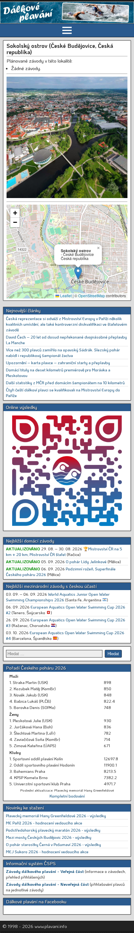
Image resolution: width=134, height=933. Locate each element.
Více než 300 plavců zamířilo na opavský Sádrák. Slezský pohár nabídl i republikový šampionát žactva (63, 352)
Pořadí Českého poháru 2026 (36, 668)
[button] (78, 273)
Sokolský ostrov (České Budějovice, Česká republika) (60, 49)
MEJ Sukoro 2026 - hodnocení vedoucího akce (47, 851)
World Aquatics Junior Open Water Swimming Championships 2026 (58, 596)
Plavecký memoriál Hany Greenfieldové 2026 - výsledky (56, 815)
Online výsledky (21, 407)
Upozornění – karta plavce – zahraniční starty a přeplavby (58, 362)
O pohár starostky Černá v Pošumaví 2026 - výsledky (53, 844)
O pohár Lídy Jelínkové (86, 561)
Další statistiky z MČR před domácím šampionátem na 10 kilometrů (65, 382)
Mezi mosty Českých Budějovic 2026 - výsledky (48, 837)
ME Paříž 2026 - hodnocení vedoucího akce (44, 822)
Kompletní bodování (67, 795)
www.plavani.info (51, 926)
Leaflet (65, 295)
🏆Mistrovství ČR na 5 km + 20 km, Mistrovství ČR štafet (64, 551)
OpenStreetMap (91, 295)
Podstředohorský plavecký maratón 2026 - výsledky (53, 830)
